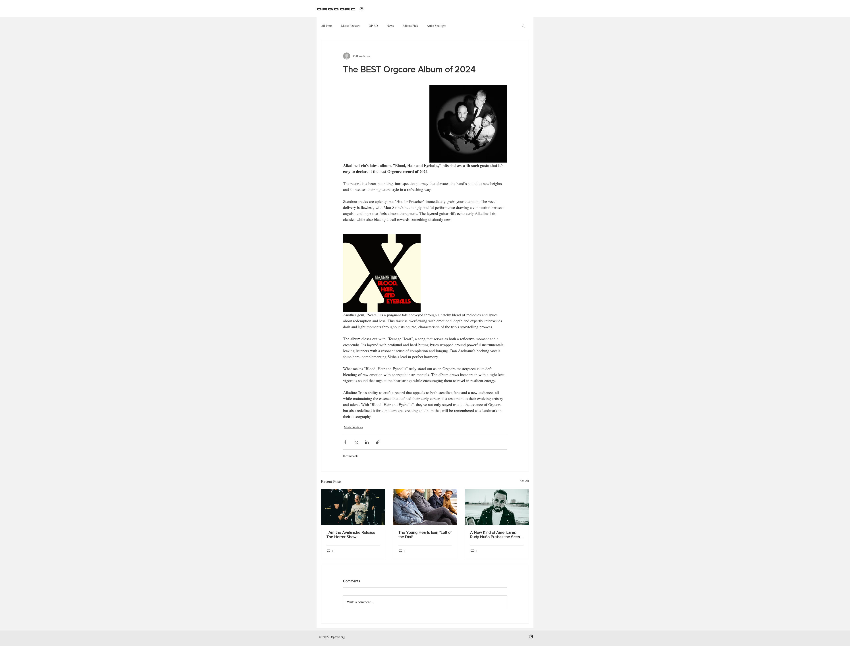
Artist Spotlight (436, 25)
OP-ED (373, 25)
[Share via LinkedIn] (367, 442)
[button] (523, 25)
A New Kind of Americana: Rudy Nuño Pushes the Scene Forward (496, 534)
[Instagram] (361, 9)
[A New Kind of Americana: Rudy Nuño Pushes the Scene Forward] (497, 507)
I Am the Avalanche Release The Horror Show (350, 534)
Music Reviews (350, 25)
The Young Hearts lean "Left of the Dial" (425, 534)
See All (524, 481)
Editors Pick (410, 25)
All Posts (326, 25)
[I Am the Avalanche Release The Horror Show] (353, 507)
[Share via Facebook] (345, 442)
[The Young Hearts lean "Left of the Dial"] (425, 507)
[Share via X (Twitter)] (356, 442)
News (390, 25)
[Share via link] (378, 442)
